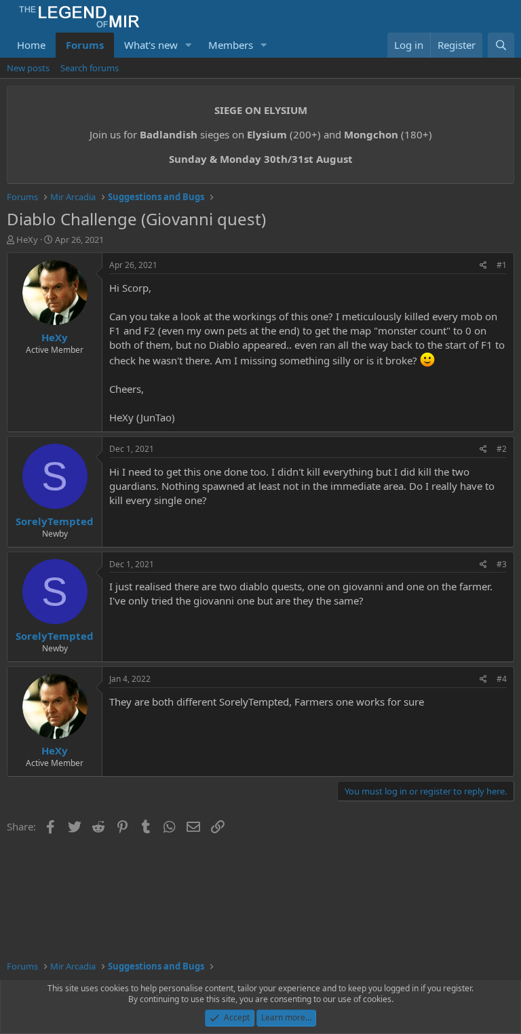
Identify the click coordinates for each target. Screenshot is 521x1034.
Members (230, 45)
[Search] (501, 45)
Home (31, 45)
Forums (85, 45)
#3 (502, 564)
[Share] (483, 265)
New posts (28, 68)
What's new (151, 45)
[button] (188, 45)
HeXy (27, 239)
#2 (502, 449)
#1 (502, 265)
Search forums (89, 68)
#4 (502, 679)
